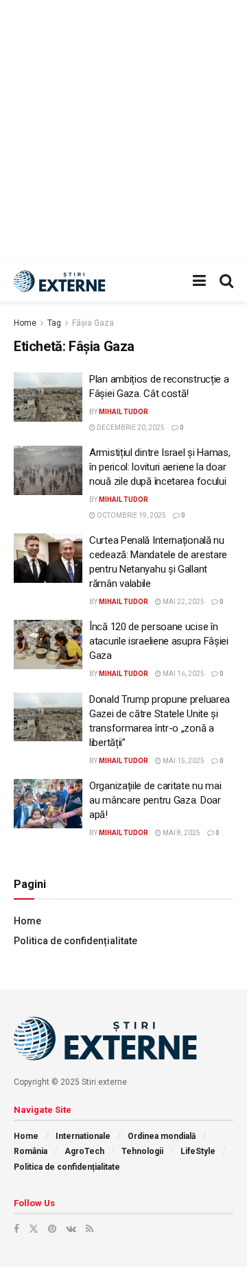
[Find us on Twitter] (33, 1228)
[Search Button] (226, 281)
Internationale (83, 1136)
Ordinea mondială (162, 1136)
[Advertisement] (123, 130)
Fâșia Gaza (93, 323)
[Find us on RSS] (89, 1228)
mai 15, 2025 (182, 761)
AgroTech (84, 1151)
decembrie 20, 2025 (130, 427)
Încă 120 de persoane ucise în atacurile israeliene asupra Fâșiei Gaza (158, 641)
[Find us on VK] (71, 1228)
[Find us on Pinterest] (52, 1228)
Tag (54, 323)
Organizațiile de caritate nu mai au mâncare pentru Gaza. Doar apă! (155, 800)
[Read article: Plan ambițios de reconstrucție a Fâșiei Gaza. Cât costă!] (48, 397)
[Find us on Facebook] (16, 1228)
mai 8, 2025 (180, 833)
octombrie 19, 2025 (130, 515)
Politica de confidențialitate (75, 940)
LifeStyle (197, 1151)
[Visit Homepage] (62, 281)
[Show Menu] (199, 281)
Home (25, 323)
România (30, 1151)
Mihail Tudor (123, 412)
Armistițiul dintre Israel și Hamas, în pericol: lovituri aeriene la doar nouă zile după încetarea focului (160, 467)
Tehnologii (142, 1151)
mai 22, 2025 (182, 601)
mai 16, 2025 (182, 673)
